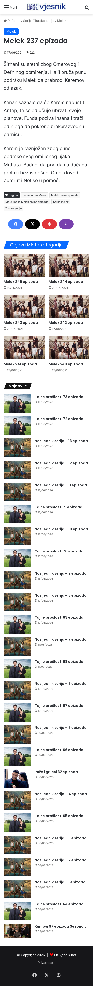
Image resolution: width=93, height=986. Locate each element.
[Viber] (66, 224)
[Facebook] (15, 224)
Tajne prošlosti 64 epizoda (59, 904)
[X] (32, 224)
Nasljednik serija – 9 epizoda (61, 573)
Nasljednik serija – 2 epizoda (61, 860)
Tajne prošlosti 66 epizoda (59, 749)
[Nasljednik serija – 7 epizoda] (17, 646)
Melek (61, 21)
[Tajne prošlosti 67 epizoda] (17, 712)
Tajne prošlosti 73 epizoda (59, 396)
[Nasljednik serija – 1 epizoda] (17, 889)
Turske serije (44, 21)
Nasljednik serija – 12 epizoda (61, 463)
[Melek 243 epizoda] (24, 306)
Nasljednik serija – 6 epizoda (61, 683)
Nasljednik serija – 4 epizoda (61, 793)
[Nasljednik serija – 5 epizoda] (17, 734)
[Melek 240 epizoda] (69, 347)
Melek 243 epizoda (21, 322)
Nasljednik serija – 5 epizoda (61, 727)
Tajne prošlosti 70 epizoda (59, 551)
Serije (27, 21)
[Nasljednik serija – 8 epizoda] (17, 602)
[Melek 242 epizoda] (69, 306)
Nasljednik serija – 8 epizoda (61, 595)
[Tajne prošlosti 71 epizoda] (17, 514)
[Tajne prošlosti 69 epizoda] (17, 624)
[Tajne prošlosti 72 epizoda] (17, 425)
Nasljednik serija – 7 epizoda (61, 639)
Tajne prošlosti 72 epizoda (59, 418)
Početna (13, 21)
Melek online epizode (64, 195)
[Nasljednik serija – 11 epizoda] (17, 492)
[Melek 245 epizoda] (24, 265)
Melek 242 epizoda (66, 322)
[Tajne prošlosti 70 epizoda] (17, 558)
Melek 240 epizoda (66, 364)
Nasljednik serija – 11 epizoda (61, 485)
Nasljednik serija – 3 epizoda (61, 838)
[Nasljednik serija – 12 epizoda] (17, 470)
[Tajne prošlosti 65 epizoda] (17, 822)
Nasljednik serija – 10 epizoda (61, 529)
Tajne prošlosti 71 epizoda (58, 507)
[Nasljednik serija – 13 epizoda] (17, 447)
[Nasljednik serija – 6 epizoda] (17, 690)
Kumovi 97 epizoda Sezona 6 (61, 926)
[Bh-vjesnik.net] (46, 7)
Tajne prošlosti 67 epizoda (59, 705)
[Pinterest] (49, 224)
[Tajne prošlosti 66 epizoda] (17, 756)
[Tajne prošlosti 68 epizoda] (17, 668)
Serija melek (61, 201)
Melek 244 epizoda (66, 281)
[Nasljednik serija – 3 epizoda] (17, 845)
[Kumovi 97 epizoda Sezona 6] (17, 931)
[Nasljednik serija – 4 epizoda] (17, 800)
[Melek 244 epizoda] (69, 265)
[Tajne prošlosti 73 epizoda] (17, 403)
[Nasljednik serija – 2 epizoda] (17, 867)
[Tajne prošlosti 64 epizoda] (17, 911)
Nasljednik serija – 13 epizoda (61, 440)
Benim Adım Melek (34, 195)
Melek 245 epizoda (21, 281)
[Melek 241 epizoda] (24, 347)
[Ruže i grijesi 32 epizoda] (17, 778)
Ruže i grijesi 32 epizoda (56, 771)
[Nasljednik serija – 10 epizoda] (17, 536)
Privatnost (45, 963)
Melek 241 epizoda (20, 364)
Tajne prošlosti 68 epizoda (59, 661)
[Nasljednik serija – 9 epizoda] (17, 580)
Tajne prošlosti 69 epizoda (59, 617)
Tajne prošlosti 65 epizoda (59, 815)
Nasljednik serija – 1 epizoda (60, 882)
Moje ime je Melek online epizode (26, 201)
